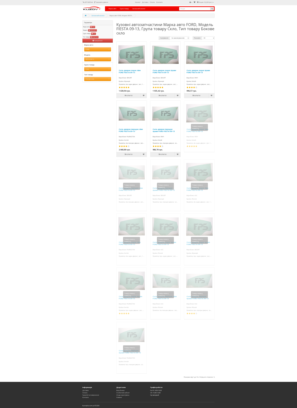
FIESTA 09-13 (93, 30)
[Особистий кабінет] (191, 2)
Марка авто (112, 9)
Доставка (145, 2)
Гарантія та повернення (90, 395)
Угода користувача (122, 395)
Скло (94, 34)
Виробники (120, 390)
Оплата (152, 2)
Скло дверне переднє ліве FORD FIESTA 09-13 (131, 130)
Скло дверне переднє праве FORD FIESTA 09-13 (164, 130)
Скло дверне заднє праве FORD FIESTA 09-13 (164, 71)
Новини (119, 397)
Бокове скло (95, 37)
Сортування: (164, 38)
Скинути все (98, 41)
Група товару (124, 9)
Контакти (159, 2)
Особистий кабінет (123, 393)
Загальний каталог (138, 9)
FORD (93, 27)
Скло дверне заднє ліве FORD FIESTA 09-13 (130, 71)
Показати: (197, 38)
